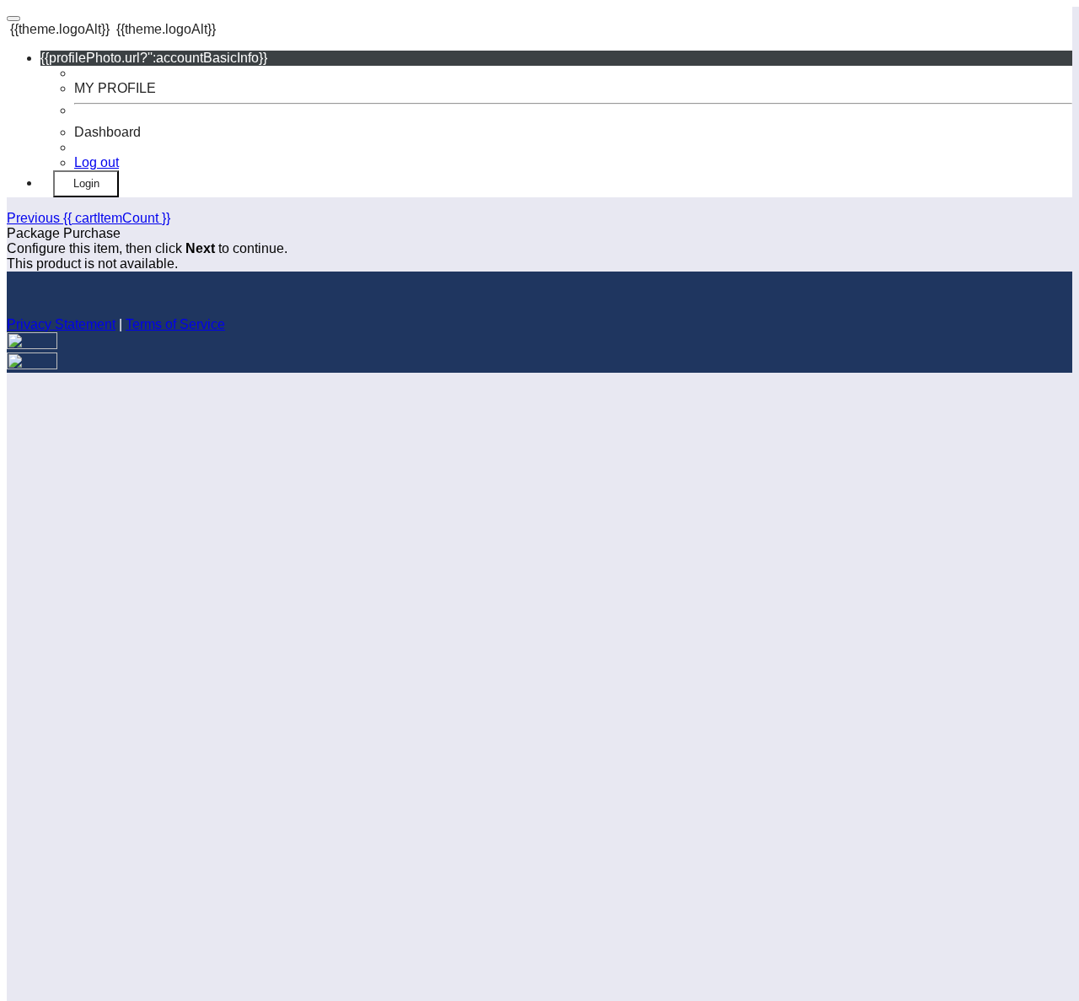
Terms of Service (175, 324)
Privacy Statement (61, 324)
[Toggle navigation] (13, 18)
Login (86, 183)
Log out (96, 162)
